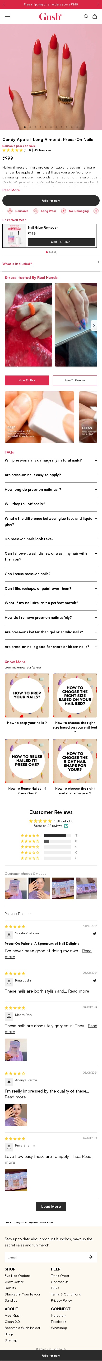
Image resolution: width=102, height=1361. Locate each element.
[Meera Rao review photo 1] (16, 1049)
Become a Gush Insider (22, 1328)
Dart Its (10, 1288)
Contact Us (60, 1282)
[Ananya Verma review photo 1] (16, 1115)
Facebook (58, 1322)
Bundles (11, 1300)
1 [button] (47, 252)
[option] (49, 236)
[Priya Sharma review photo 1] (16, 1180)
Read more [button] (78, 991)
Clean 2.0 (12, 1322)
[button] (13, 150)
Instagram (58, 1315)
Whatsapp (59, 1328)
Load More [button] (51, 1206)
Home (8, 1222)
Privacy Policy (61, 1300)
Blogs (9, 1334)
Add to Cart (61, 242)
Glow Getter (14, 1282)
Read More (11, 190)
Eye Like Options (18, 1276)
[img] (15, 926)
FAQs (55, 1288)
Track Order (60, 1276)
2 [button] (50, 252)
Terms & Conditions (66, 1294)
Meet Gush (13, 1315)
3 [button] (52, 252)
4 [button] (55, 252)
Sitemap (11, 1340)
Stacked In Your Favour (22, 1294)
